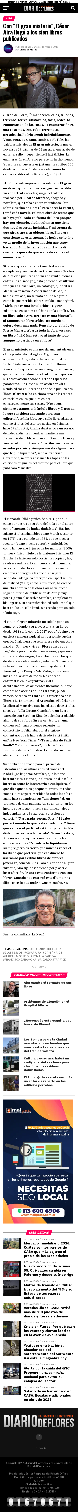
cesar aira (33, 952)
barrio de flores (50, 949)
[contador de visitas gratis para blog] (39, 1506)
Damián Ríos (53, 952)
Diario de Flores (28, 49)
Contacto (39, 1447)
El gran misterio (17, 956)
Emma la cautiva (44, 956)
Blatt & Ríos (13, 952)
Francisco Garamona (20, 959)
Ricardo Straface (53, 959)
